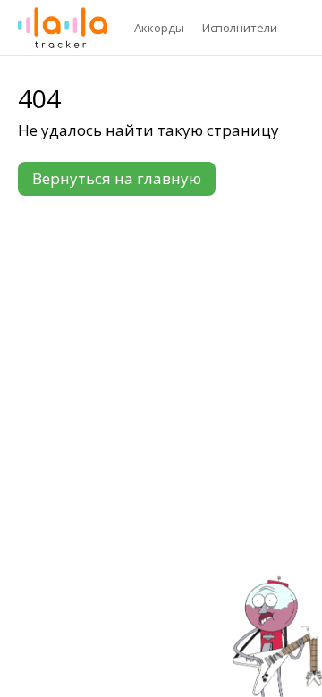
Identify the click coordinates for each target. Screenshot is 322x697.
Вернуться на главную (116, 178)
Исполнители (239, 28)
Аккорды (159, 28)
